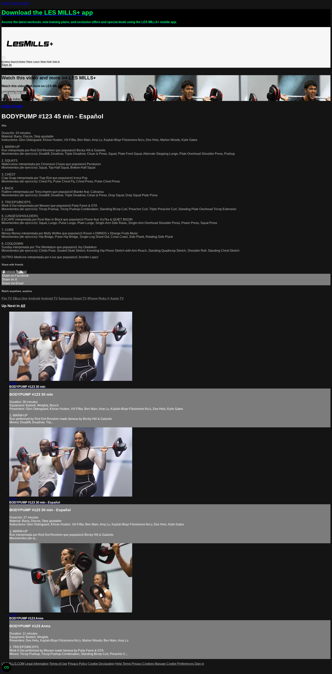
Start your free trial (14, 92)
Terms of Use (58, 663)
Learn (36, 61)
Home (22, 61)
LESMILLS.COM (13, 663)
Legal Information (37, 663)
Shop (43, 61)
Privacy (137, 663)
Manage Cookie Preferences (174, 663)
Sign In (7, 65)
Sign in (56, 61)
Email (23, 272)
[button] (3, 58)
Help (49, 61)
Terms (127, 663)
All (23, 306)
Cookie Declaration (101, 663)
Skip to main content (15, 3)
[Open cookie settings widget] (6, 667)
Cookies (149, 663)
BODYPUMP (12, 106)
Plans (29, 61)
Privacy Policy (77, 663)
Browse (6, 61)
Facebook (9, 272)
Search (15, 61)
